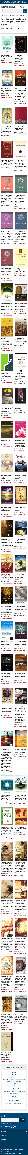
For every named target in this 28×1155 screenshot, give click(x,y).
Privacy (2, 1151)
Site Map (7, 1151)
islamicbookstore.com (9, 7)
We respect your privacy (6, 1123)
